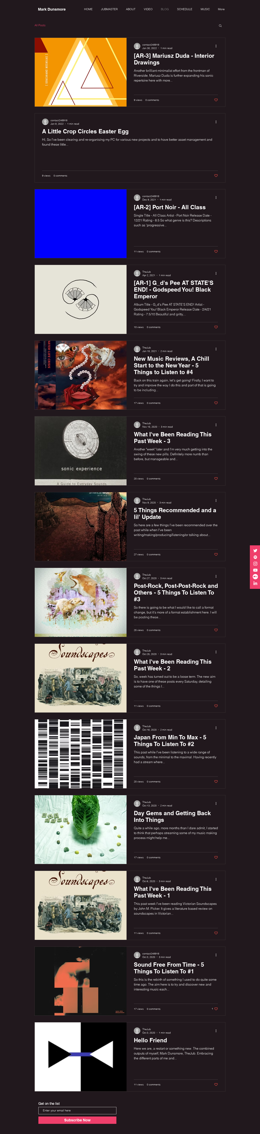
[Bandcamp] (255, 576)
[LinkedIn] (255, 583)
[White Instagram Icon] (255, 563)
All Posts (40, 25)
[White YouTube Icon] (255, 570)
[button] (147, 9)
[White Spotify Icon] (255, 557)
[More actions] (217, 46)
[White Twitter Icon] (255, 550)
